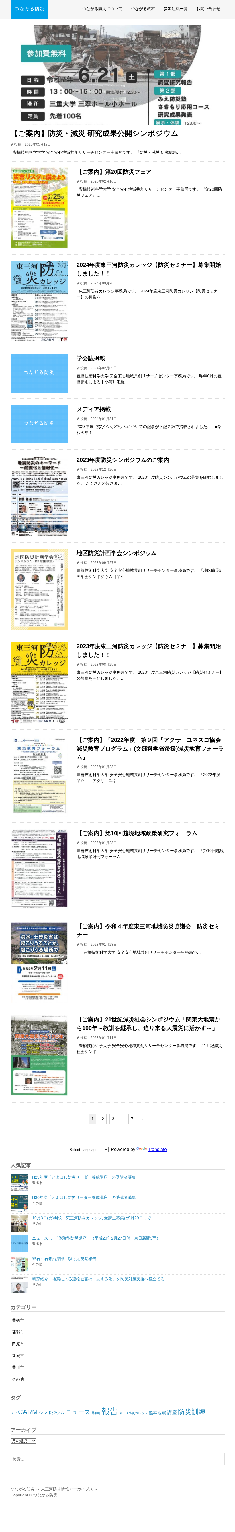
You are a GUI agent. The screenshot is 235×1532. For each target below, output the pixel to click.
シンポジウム (51, 1412)
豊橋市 (18, 1320)
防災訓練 (191, 1412)
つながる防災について (102, 8)
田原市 (18, 1344)
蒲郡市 (18, 1332)
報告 (109, 1411)
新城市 (18, 1355)
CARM (28, 1412)
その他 (18, 1379)
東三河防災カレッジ (133, 1413)
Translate (157, 1149)
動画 (96, 1412)
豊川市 (18, 1367)
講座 (172, 1412)
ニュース (78, 1412)
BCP (14, 1413)
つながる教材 (143, 8)
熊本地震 (157, 1412)
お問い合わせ (208, 8)
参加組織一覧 (176, 8)
